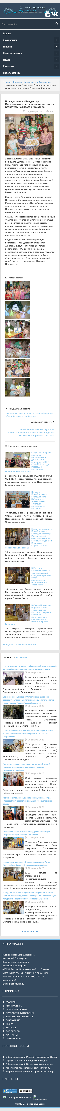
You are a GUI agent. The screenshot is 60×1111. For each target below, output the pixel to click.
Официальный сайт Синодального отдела (26, 1060)
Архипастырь (30, 40)
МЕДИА (9, 1023)
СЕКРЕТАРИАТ (13, 1038)
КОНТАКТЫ (11, 1034)
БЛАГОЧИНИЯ (12, 1020)
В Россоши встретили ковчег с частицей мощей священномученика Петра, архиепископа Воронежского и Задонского (41, 576)
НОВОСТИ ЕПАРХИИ (16, 1009)
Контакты (30, 66)
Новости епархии (30, 53)
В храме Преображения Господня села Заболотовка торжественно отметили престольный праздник (39, 500)
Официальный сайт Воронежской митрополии (29, 1063)
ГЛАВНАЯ (10, 1001)
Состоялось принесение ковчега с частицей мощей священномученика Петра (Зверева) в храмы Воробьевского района (26, 767)
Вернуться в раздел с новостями (19, 644)
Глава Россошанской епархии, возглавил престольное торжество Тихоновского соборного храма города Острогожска (28, 733)
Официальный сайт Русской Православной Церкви (31, 1056)
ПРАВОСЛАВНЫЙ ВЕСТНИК (19, 1012)
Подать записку (11, 73)
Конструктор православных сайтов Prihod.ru (27, 1067)
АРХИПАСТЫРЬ (13, 1005)
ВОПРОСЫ (11, 1027)
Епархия (30, 46)
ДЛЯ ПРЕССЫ (12, 1031)
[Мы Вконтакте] (54, 14)
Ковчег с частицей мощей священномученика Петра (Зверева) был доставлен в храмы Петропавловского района (27, 800)
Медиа (30, 59)
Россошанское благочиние (37, 81)
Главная (7, 33)
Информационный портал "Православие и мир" (29, 1071)
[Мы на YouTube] (47, 14)
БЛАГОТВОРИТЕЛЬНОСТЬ (19, 1016)
